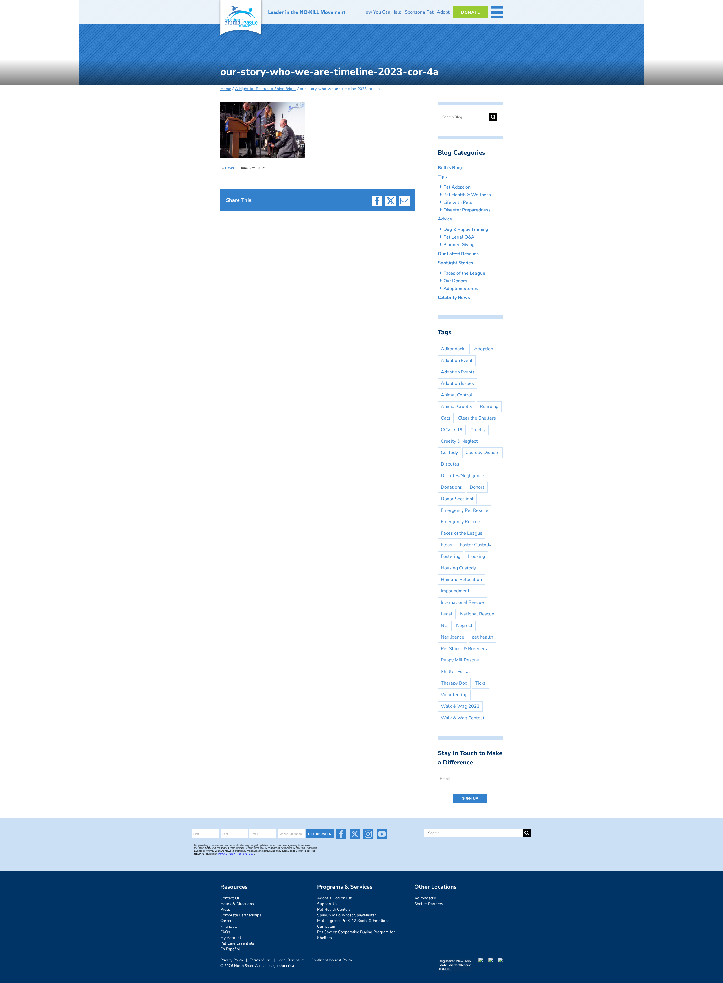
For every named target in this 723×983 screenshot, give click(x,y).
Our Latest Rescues (458, 254)
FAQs (225, 932)
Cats (445, 418)
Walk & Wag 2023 (460, 706)
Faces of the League (464, 273)
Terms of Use (260, 960)
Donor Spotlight (457, 499)
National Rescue (477, 614)
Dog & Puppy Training (465, 229)
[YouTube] (382, 834)
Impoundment (455, 591)
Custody (449, 452)
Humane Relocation (461, 579)
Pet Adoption (457, 187)
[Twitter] (355, 834)
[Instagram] (368, 834)
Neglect (464, 625)
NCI (444, 625)
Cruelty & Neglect (459, 441)
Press (225, 909)
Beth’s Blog (450, 168)
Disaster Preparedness (467, 210)
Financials (229, 926)
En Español (230, 949)
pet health (482, 637)
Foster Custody (475, 545)
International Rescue (462, 602)
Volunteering (454, 695)
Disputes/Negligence (462, 476)
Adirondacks (454, 349)
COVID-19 (452, 430)
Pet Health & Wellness (467, 195)
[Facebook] (341, 834)
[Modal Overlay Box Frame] (471, 789)
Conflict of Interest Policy (331, 960)
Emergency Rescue (460, 522)
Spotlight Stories (455, 263)
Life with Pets (457, 202)
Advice (445, 219)
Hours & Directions (237, 903)
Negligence (452, 637)
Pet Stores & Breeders (464, 649)
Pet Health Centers (334, 909)
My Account (230, 937)
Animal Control (456, 395)
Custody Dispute (482, 452)
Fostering (450, 556)
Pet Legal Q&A (458, 237)
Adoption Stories (460, 288)
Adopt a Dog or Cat (334, 898)
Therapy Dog (454, 683)
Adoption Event (456, 360)
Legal (446, 614)
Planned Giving (459, 245)
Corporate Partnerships (240, 915)
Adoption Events (458, 372)
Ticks (480, 683)
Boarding (489, 406)
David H (231, 168)
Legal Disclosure (291, 960)
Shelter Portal (455, 672)
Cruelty (477, 430)
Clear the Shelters (477, 418)
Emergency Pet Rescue (464, 510)
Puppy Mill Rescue (460, 660)
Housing (476, 556)
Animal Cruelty (456, 406)
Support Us (327, 903)
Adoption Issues (457, 383)
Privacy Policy (231, 960)
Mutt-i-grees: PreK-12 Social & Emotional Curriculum (354, 923)
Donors (477, 487)
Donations (451, 487)
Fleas (446, 545)
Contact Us (230, 898)
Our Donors (455, 281)
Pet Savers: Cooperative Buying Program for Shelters (356, 934)
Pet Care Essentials (237, 943)
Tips (442, 177)
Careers (227, 920)
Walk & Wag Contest (462, 718)
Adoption (483, 349)
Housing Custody (458, 568)
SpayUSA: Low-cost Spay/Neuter (346, 915)
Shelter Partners (428, 903)
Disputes (450, 464)
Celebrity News (454, 297)
